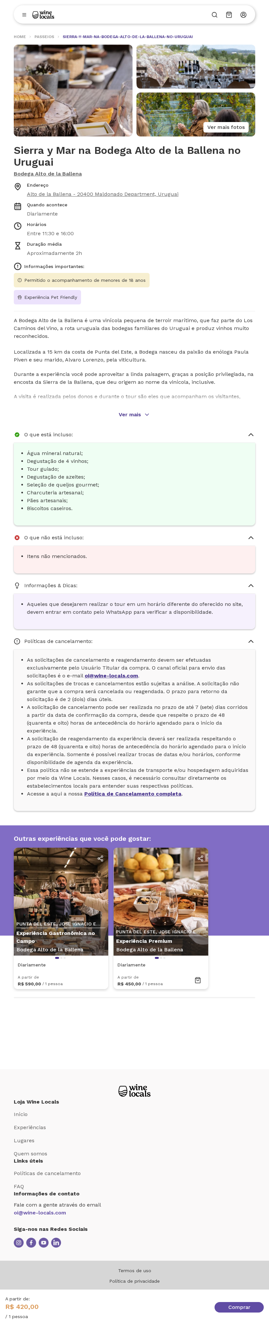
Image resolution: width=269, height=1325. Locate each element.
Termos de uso (134, 1270)
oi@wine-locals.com (40, 1213)
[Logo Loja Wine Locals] (134, 1090)
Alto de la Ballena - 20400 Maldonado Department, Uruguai (102, 194)
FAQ (19, 1186)
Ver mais (130, 414)
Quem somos (30, 1153)
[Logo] (43, 14)
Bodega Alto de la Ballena (48, 174)
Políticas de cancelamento (47, 1173)
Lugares (24, 1140)
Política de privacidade (134, 1281)
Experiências (30, 1127)
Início (21, 1114)
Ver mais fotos (226, 127)
